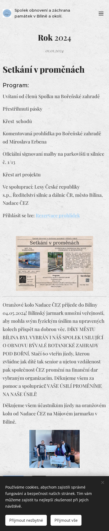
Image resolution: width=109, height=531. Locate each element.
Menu (101, 13)
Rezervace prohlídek (58, 215)
